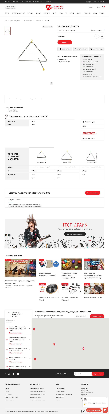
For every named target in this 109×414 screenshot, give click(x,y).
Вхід (95, 1)
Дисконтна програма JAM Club (64, 394)
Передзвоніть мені (97, 316)
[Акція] (49, 264)
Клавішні (30, 13)
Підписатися (98, 374)
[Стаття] (20, 268)
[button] (51, 83)
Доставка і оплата (26, 1)
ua (89, 1)
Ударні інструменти (15, 20)
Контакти (48, 1)
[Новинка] (49, 288)
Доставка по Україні (35, 397)
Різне (95, 13)
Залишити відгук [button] (93, 193)
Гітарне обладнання (18, 13)
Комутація (87, 13)
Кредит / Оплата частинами (37, 400)
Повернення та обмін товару (37, 394)
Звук (61, 13)
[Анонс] (94, 288)
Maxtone (38, 20)
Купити (65, 42)
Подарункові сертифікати (11, 397)
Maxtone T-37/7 (67, 162)
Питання (18, 199)
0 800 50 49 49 (9, 7)
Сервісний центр (60, 391)
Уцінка (102, 13)
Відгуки (11, 199)
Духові (38, 13)
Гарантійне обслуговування (37, 391)
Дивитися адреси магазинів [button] (75, 234)
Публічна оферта (9, 400)
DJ (66, 13)
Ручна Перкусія (28, 20)
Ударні (55, 13)
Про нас (7, 1)
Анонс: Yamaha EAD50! (93, 298)
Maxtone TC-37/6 (41, 162)
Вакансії (58, 400)
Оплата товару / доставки (37, 388)
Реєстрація (101, 1)
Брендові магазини (61, 388)
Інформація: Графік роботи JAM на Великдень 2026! (69, 275)
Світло (72, 13)
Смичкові (46, 13)
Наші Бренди (8, 394)
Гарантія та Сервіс (38, 1)
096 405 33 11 (84, 394)
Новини (7, 391)
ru (87, 1)
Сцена (79, 13)
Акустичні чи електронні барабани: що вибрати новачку (93, 275)
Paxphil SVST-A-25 (91, 162)
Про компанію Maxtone (89, 138)
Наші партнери (60, 397)
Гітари (7, 13)
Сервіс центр (15, 1)
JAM (6, 20)
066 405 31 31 (84, 396)
